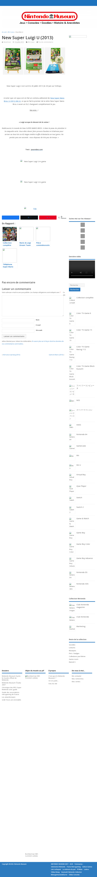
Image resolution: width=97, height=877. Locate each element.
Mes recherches (78, 679)
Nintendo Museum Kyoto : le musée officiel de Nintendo (11, 678)
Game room (73, 659)
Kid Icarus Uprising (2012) (11, 355)
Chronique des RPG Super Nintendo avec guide (11, 688)
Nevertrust (7, 42)
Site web (39, 330)
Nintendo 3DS (82, 584)
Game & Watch (82, 518)
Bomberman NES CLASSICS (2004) (31, 855)
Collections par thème (77, 656)
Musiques (72, 650)
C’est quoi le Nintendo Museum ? (56, 677)
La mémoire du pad (69, 869)
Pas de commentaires (46, 42)
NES (78, 400)
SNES (78, 425)
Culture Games (87, 867)
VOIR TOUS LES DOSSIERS (11, 700)
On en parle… (53, 681)
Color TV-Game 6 (83, 313)
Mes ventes (76, 681)
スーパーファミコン (84, 410)
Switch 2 (80, 507)
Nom (37, 320)
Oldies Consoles (74, 875)
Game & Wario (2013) (56, 355)
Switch (79, 497)
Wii (77, 455)
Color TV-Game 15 (84, 330)
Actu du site (52, 684)
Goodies (72, 645)
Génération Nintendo (58, 867)
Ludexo (86, 869)
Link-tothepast (56, 869)
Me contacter (76, 676)
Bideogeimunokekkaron (59, 875)
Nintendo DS (81, 572)
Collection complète (84, 297)
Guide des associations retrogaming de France (10, 693)
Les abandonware (8, 697)
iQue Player (81, 486)
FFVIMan (79, 869)
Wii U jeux (31, 42)
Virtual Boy (81, 474)
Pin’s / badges (74, 653)
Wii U (78, 465)
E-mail (38, 325)
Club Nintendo (82, 617)
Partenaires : (79, 864)
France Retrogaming (74, 867)
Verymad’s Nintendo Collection (71, 872)
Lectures (72, 648)
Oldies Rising (55, 872)
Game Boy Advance (84, 558)
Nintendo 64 (81, 434)
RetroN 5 (72, 662)
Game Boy (80, 532)
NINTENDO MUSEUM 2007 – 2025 (62, 864)
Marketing (80, 626)
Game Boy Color (83, 544)
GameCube (81, 446)
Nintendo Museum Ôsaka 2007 (11, 684)
